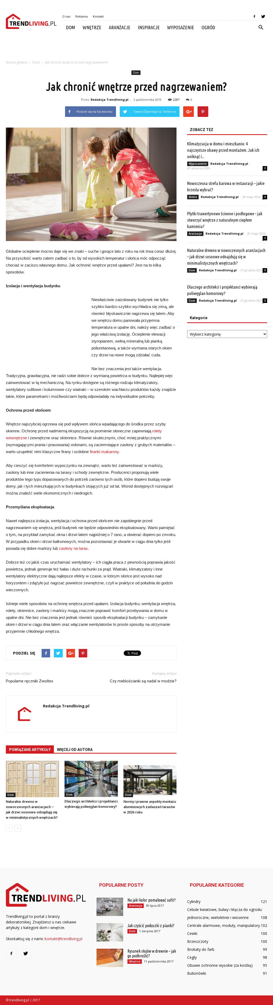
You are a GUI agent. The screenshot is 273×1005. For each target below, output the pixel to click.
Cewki (192, 933)
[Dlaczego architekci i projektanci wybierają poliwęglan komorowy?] (91, 779)
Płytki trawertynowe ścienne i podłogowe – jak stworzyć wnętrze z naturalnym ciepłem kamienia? (224, 220)
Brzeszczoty (197, 941)
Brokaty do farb (200, 949)
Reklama (81, 16)
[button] (260, 27)
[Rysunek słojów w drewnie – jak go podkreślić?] (110, 958)
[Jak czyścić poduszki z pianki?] (110, 932)
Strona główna (16, 62)
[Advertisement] (136, 49)
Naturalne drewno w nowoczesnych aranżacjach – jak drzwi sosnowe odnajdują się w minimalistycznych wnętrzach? (226, 256)
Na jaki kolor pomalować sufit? (151, 900)
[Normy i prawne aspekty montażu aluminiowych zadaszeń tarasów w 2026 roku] (149, 779)
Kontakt (98, 16)
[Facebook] (254, 16)
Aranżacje (119, 27)
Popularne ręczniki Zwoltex (29, 681)
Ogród (208, 27)
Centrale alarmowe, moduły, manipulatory (223, 925)
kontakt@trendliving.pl (63, 938)
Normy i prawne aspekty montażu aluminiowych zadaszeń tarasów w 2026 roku (149, 807)
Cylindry (193, 901)
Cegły (192, 957)
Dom (70, 27)
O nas (66, 16)
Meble (193, 197)
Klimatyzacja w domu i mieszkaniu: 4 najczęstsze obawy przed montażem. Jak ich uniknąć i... (223, 150)
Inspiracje (149, 27)
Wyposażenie (180, 27)
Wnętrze (92, 27)
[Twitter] (263, 16)
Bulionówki (196, 973)
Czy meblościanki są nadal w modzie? (143, 681)
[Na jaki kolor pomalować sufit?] (110, 907)
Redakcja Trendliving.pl (110, 100)
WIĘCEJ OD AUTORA (75, 750)
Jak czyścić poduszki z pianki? (150, 925)
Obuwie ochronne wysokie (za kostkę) (220, 965)
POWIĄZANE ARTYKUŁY (30, 750)
